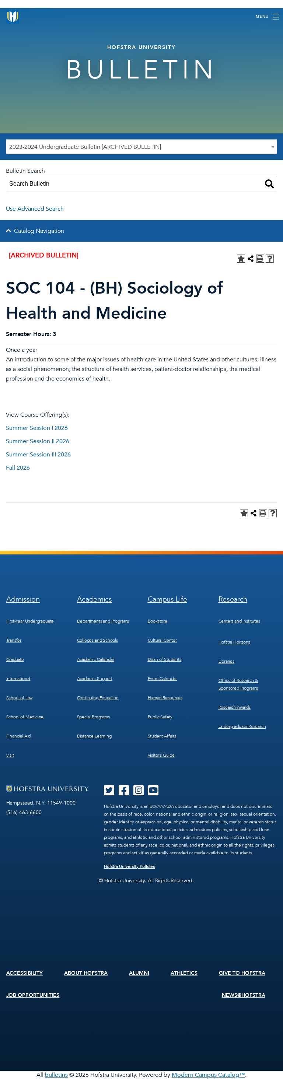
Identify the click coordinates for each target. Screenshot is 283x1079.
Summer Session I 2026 (37, 428)
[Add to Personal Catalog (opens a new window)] (241, 259)
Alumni (139, 973)
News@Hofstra (243, 995)
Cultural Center (162, 640)
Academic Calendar (95, 659)
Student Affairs (162, 736)
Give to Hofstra (242, 973)
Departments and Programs (103, 621)
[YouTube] (153, 793)
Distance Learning (94, 736)
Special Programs (93, 717)
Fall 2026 (18, 468)
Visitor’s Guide (161, 755)
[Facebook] (124, 793)
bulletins (56, 1075)
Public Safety (160, 717)
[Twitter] (109, 793)
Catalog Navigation (39, 231)
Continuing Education (98, 698)
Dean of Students (164, 659)
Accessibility (24, 973)
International (18, 679)
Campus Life (167, 599)
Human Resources (165, 698)
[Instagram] (138, 793)
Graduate (15, 659)
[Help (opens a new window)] (270, 259)
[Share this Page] (251, 259)
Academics (94, 599)
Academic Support (94, 679)
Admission (23, 599)
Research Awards (235, 707)
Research (233, 599)
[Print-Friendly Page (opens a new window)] (260, 259)
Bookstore (157, 621)
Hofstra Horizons (234, 642)
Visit (10, 755)
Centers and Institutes (239, 621)
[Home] (13, 16)
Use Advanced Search (35, 209)
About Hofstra (86, 973)
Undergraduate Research (242, 726)
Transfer (14, 640)
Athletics (184, 973)
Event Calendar (162, 679)
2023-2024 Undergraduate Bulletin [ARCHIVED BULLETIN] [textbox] (85, 147)
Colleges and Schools (97, 640)
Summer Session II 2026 (37, 441)
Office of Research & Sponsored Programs (238, 684)
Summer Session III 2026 (38, 455)
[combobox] (141, 146)
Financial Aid (18, 736)
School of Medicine (25, 717)
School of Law (19, 698)
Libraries (226, 661)
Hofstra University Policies (129, 866)
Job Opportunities (33, 995)
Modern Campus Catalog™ (208, 1075)
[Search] (269, 184)
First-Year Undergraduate (30, 621)
